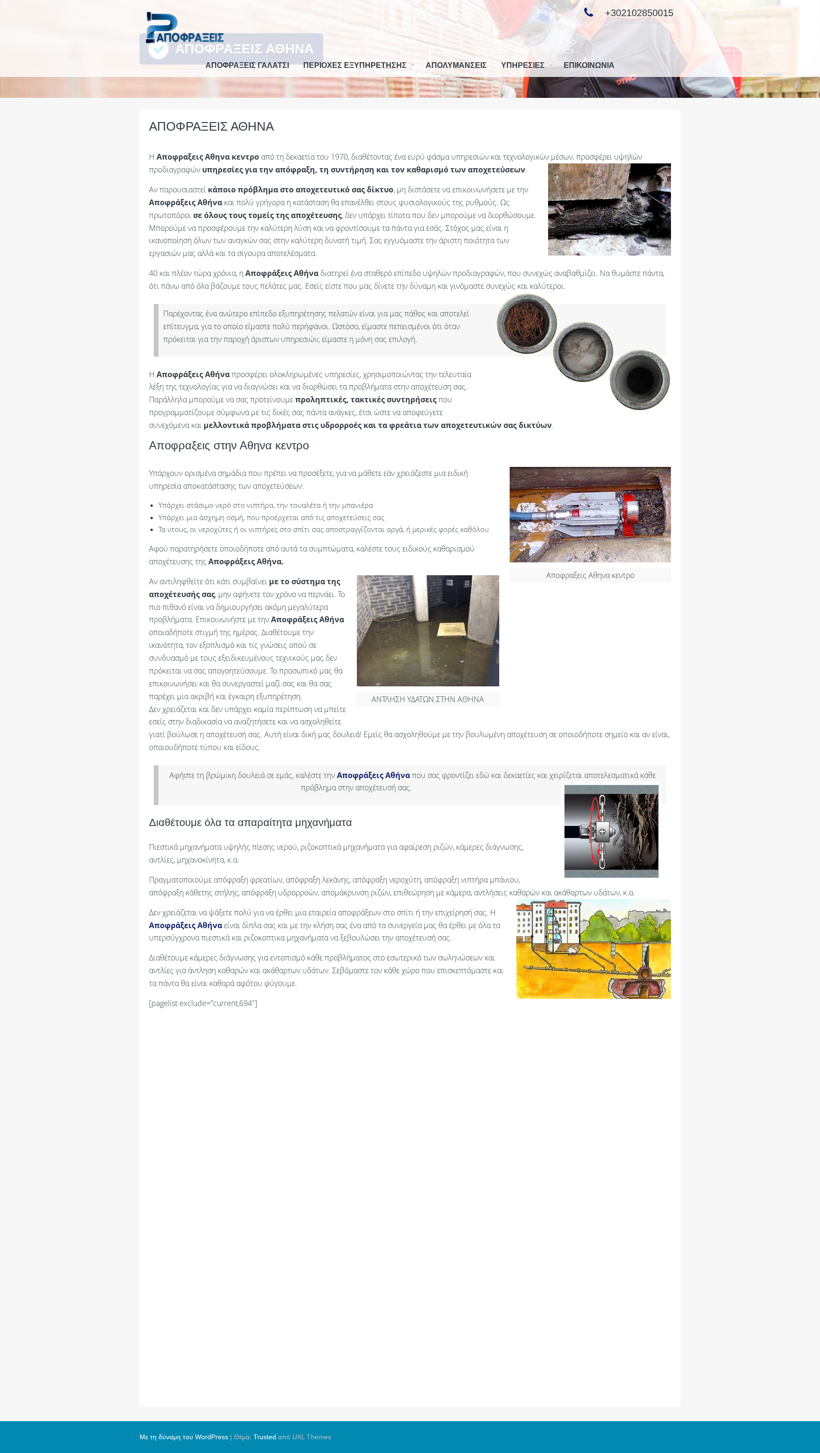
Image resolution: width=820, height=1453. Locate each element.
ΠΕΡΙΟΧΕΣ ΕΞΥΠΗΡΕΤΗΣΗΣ (355, 65)
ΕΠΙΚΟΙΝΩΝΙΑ (589, 65)
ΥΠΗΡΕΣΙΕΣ (523, 65)
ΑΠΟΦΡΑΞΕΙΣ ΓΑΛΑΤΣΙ (247, 65)
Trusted (264, 1437)
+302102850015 (639, 13)
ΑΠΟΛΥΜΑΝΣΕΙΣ (456, 65)
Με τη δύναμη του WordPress (184, 1437)
